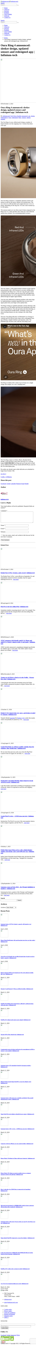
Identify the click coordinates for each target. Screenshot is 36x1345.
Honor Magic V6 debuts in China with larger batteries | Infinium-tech (18, 1158)
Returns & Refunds (9, 1314)
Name (3, 525)
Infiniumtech (4, 117)
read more (16, 579)
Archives (3, 907)
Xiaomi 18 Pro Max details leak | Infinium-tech (12, 1034)
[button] (2, 3)
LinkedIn (13, 483)
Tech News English (15, 116)
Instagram (13, 1335)
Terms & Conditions (9, 1312)
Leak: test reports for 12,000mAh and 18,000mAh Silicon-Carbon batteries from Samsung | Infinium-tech (17, 1253)
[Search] (18, 22)
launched (12, 718)
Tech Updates (8, 14)
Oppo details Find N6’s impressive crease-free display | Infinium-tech (17, 1238)
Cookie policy (8, 1309)
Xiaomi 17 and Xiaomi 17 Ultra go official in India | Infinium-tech (17, 988)
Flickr (18, 1335)
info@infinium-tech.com (11, 1302)
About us (6, 9)
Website (3, 532)
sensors (24, 117)
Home (6, 8)
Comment (4, 511)
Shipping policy (8, 1316)
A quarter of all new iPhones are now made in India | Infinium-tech (17, 1143)
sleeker (28, 117)
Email (22, 483)
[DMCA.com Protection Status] (7, 1340)
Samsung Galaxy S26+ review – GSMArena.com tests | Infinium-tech (17, 1128)
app (29, 116)
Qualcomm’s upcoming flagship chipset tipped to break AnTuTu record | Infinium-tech (17, 781)
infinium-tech (6, 116)
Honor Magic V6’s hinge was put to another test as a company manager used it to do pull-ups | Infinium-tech (16, 1173)
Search (3, 898)
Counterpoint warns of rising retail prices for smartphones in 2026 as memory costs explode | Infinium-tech (18, 1050)
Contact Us (7, 17)
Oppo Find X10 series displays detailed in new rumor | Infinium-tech (17, 1114)
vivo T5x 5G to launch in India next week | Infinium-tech (14, 1283)
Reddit (26, 483)
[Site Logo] (9, 1)
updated (3, 119)
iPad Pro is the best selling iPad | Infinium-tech (14, 606)
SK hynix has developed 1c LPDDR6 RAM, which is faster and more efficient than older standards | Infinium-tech (17, 1206)
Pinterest (18, 483)
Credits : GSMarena (6, 477)
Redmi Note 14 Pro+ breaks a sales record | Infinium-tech (18, 573)
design (33, 116)
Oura (9, 117)
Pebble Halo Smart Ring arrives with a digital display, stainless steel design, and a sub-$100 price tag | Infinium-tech (17, 851)
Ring (20, 117)
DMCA (6, 1317)
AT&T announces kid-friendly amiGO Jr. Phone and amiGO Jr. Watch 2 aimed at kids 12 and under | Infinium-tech (18, 642)
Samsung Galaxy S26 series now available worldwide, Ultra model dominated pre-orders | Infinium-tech (17, 1098)
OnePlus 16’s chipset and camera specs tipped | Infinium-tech (15, 1019)
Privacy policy (8, 1311)
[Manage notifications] (3, 1341)
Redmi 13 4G (21, 718)
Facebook (3, 483)
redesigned (15, 117)
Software (6, 16)
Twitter (8, 483)
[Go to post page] (4, 920)
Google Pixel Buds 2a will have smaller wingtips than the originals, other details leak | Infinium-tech (17, 747)
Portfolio (6, 12)
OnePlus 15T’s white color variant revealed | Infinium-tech (15, 1268)
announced (25, 116)
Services (6, 11)
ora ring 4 (3, 474)
